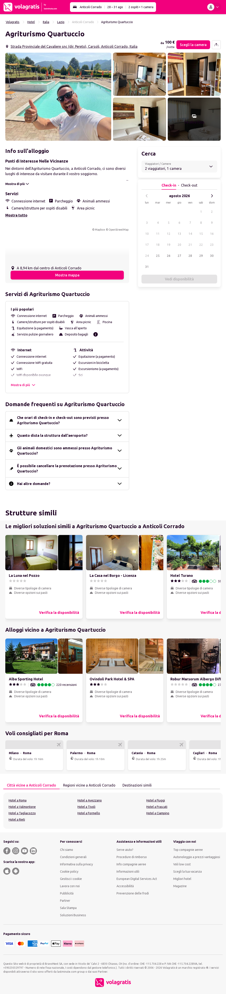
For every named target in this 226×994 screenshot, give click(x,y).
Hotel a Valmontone (22, 807)
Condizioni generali (73, 857)
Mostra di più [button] (20, 385)
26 (168, 255)
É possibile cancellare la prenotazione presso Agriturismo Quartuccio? (67, 468)
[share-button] (216, 45)
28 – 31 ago (115, 7)
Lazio (60, 22)
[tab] (31, 785)
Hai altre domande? (33, 484)
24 (147, 255)
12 (168, 233)
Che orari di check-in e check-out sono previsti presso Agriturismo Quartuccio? (63, 420)
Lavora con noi (70, 886)
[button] (58, 97)
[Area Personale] (213, 7)
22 (201, 244)
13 (179, 233)
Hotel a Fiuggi (155, 800)
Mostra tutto (16, 215)
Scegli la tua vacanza (187, 871)
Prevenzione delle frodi (133, 893)
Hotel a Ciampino (157, 813)
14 (190, 233)
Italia (46, 22)
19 (168, 244)
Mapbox (100, 229)
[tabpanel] (113, 811)
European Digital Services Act (137, 879)
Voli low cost (182, 864)
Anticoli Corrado (91, 7)
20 (179, 244)
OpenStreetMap (119, 229)
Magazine (180, 886)
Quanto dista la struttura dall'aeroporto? (52, 435)
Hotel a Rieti (17, 819)
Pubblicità (66, 893)
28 (190, 255)
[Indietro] (147, 196)
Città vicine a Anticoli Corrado (31, 785)
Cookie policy (69, 871)
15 (201, 233)
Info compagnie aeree (131, 864)
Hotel (31, 22)
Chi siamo (66, 849)
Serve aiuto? (125, 849)
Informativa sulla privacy (76, 864)
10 (147, 233)
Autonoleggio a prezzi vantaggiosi (196, 857)
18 (158, 244)
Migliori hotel (182, 879)
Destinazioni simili (137, 785)
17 (147, 244)
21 (190, 244)
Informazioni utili (128, 871)
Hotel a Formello (88, 813)
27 (179, 255)
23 (212, 244)
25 (158, 255)
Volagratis (12, 22)
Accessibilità (125, 886)
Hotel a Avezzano (89, 800)
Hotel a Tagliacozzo (22, 813)
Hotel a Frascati (156, 807)
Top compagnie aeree (188, 849)
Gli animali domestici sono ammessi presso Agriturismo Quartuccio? (64, 450)
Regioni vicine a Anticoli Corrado (89, 785)
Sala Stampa (68, 908)
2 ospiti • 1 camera (140, 7)
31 (147, 266)
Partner (65, 900)
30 (212, 255)
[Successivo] (212, 196)
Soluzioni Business (73, 915)
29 (201, 255)
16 (212, 233)
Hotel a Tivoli (86, 807)
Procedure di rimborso (132, 857)
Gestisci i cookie (71, 879)
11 (158, 233)
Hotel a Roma (17, 800)
